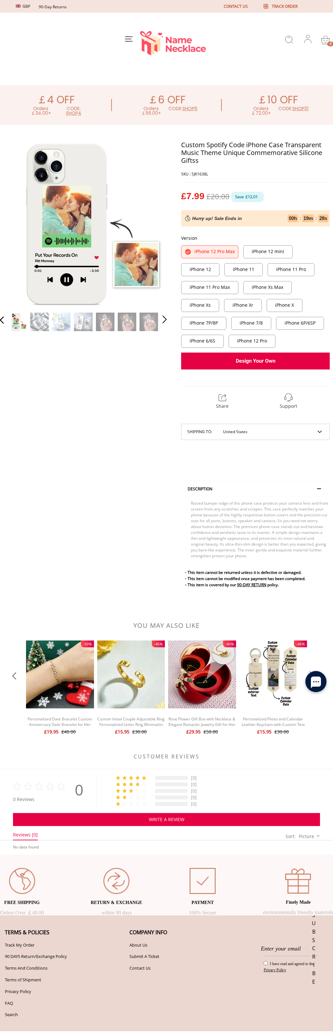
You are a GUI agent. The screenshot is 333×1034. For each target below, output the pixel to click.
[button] (15, 223)
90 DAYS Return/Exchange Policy (36, 956)
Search (11, 1014)
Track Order (285, 6)
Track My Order (19, 945)
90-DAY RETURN (251, 585)
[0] (325, 40)
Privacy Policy (18, 991)
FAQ (9, 1003)
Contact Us (140, 968)
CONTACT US (236, 6)
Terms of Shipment (23, 980)
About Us (138, 945)
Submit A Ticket (144, 956)
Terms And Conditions (26, 968)
